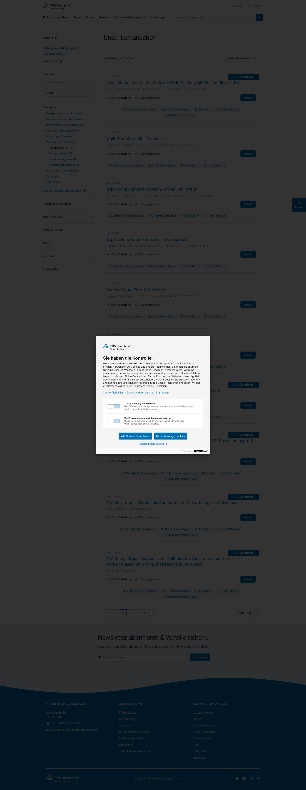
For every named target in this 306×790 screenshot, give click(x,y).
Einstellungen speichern (153, 443)
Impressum (163, 392)
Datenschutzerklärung (140, 392)
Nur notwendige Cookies (170, 436)
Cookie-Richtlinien (113, 392)
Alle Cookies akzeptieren (135, 436)
